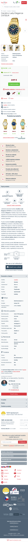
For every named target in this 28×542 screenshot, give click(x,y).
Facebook (19, 470)
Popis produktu (5, 186)
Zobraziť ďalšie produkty (8, 137)
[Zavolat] (14, 2)
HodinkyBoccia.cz (14, 529)
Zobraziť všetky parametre (14, 205)
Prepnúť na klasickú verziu (15, 540)
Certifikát (5, 105)
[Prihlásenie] (19, 2)
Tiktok (18, 476)
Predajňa (4, 463)
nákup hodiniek (16, 371)
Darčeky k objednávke (12, 150)
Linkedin (6, 470)
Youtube (19, 473)
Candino (9, 10)
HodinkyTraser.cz (14, 526)
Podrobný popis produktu (7, 63)
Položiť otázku (14, 394)
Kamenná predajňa (11, 164)
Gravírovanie (7, 75)
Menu (25, 2)
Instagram (6, 473)
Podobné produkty (6, 406)
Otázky (12, 98)
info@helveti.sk (15, 390)
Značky (4, 10)
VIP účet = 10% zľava (12, 173)
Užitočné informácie (7, 456)
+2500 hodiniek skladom (13, 159)
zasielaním (11, 445)
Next (25, 31)
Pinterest (6, 479)
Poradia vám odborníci (12, 169)
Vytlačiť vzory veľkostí (15, 267)
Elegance (14, 10)
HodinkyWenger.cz (14, 523)
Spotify (5, 482)
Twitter (5, 476)
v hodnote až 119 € (15, 89)
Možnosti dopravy (15, 72)
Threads (19, 479)
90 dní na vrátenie (11, 154)
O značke (3, 400)
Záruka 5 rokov (10, 145)
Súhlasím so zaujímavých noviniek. (13, 445)
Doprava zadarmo (11, 178)
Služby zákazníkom (7, 452)
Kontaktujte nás (6, 459)
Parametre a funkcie (6, 276)
